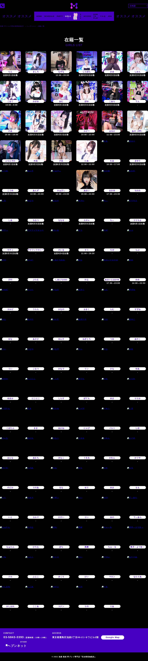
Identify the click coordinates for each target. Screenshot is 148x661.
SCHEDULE (49, 16)
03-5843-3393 (25, 637)
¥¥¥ (80, 16)
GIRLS (68, 16)
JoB (110, 16)
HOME (39, 16)
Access (87, 16)
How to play (95, 16)
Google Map (113, 637)
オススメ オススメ (17, 16)
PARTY (60, 16)
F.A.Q (102, 16)
